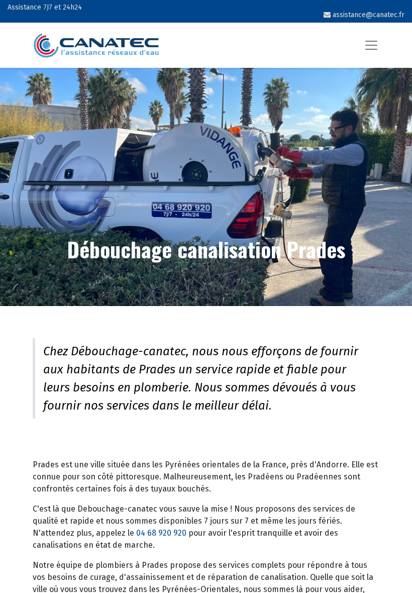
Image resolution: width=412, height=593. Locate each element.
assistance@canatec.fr (367, 15)
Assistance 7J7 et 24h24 (45, 7)
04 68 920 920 (161, 533)
